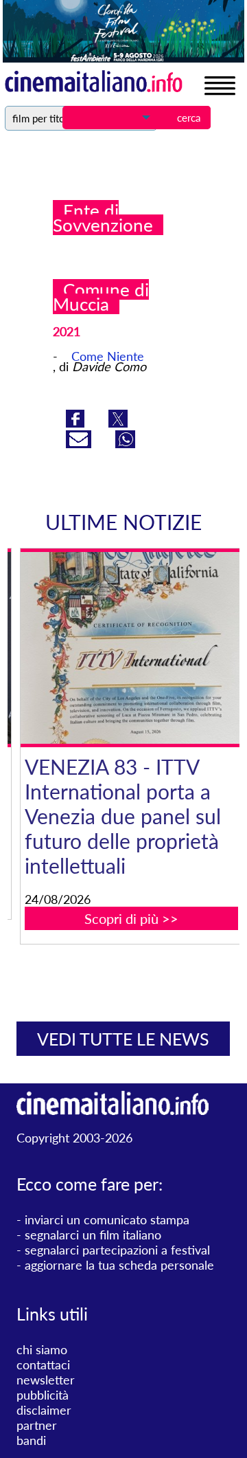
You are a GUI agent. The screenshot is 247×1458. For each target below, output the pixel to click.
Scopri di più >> (122, 918)
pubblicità (42, 1394)
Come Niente (107, 356)
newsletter (45, 1379)
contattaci (43, 1364)
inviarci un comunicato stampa (107, 1219)
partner (36, 1425)
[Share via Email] (80, 443)
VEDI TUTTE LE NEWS (123, 1038)
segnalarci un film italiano (93, 1234)
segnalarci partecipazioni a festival (117, 1249)
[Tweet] (118, 423)
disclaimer (43, 1409)
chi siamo (41, 1349)
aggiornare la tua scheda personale (119, 1264)
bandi (31, 1440)
